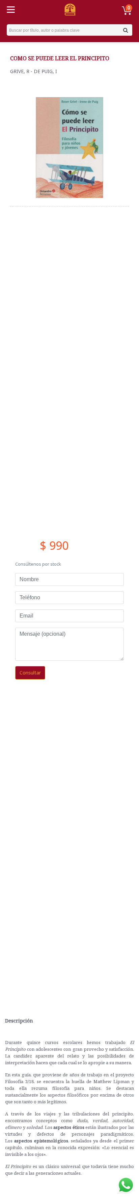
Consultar (30, 672)
